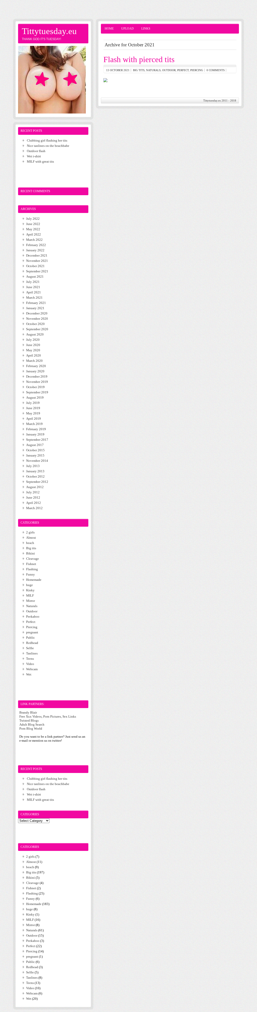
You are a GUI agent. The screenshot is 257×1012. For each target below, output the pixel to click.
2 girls (30, 532)
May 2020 (33, 350)
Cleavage (32, 558)
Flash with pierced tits (138, 59)
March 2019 (34, 424)
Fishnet (31, 564)
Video (30, 664)
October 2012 (35, 476)
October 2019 (35, 387)
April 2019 (33, 418)
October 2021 (35, 266)
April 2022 (33, 234)
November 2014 (37, 461)
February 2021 (36, 303)
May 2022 (33, 229)
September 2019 (37, 392)
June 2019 (33, 408)
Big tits (139, 70)
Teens (30, 658)
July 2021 (33, 282)
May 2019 (33, 413)
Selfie (30, 648)
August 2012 (35, 487)
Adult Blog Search (31, 724)
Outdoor (169, 70)
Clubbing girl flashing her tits (47, 140)
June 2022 (33, 224)
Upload (127, 28)
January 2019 (35, 434)
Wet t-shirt (34, 156)
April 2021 (33, 292)
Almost (31, 537)
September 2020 (37, 329)
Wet (28, 674)
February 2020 (36, 366)
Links (145, 28)
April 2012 (33, 503)
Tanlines (32, 653)
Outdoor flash (36, 151)
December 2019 (36, 376)
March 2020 (34, 361)
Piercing (196, 70)
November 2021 (37, 261)
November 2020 (37, 318)
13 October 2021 (118, 70)
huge (29, 585)
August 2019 (35, 397)
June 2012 (33, 497)
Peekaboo (32, 616)
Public (30, 637)
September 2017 (37, 439)
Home (109, 28)
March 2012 (34, 508)
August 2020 (35, 334)
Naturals (153, 70)
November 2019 (37, 382)
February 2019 (36, 429)
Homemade (33, 580)
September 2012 (37, 482)
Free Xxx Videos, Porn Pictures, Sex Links (47, 716)
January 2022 (35, 250)
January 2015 (35, 455)
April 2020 (33, 355)
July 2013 (33, 466)
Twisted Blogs (29, 720)
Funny (30, 574)
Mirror (30, 601)
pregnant (32, 632)
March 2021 (34, 297)
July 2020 (33, 340)
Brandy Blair (28, 712)
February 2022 (36, 245)
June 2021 (33, 287)
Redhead (32, 643)
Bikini (30, 553)
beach (30, 543)
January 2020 (35, 371)
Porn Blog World (30, 728)
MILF (30, 595)
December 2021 (36, 255)
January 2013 (35, 471)
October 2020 (35, 324)
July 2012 (33, 492)
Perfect (183, 70)
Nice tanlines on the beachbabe (48, 146)
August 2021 (35, 276)
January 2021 (35, 308)
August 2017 (35, 445)
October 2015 (35, 450)
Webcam (32, 669)
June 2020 (33, 345)
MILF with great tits (40, 161)
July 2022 (33, 218)
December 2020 (36, 313)
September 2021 (37, 271)
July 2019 (33, 403)
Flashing (32, 569)
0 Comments (216, 70)
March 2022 (34, 240)
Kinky (30, 590)
